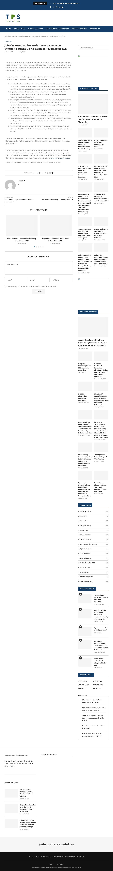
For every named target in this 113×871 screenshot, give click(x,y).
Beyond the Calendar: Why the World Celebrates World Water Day (92, 119)
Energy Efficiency (94, 525)
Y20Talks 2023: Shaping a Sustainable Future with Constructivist (101, 198)
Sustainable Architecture (57, 29)
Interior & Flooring (94, 539)
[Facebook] (50, 7)
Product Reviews (79, 29)
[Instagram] (56, 7)
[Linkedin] (59, 7)
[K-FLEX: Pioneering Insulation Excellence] (85, 386)
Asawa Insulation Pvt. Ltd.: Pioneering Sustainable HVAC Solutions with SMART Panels (92, 343)
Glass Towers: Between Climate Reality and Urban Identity (21, 240)
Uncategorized (94, 572)
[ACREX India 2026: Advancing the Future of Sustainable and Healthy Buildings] (85, 133)
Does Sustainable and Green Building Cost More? (69, 3)
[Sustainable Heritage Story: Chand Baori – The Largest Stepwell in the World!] (84, 644)
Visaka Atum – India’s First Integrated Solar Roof (100, 662)
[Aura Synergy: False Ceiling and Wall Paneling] (101, 447)
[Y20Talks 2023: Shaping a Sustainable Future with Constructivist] (101, 187)
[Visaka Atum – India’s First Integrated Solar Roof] (84, 662)
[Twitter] (53, 7)
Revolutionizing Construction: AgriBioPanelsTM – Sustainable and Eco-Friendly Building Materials (85, 427)
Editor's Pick (8, 42)
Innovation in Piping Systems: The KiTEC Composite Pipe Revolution (100, 487)
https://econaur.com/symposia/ (60, 158)
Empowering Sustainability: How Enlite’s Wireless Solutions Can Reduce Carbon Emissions (85, 460)
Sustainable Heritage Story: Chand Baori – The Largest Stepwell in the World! (101, 645)
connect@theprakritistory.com (18, 755)
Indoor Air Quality (94, 535)
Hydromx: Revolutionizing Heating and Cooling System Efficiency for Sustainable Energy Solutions (84, 489)
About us (7, 772)
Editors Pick (19, 29)
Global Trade (94, 530)
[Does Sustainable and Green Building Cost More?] (101, 133)
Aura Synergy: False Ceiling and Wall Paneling (100, 457)
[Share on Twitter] (47, 173)
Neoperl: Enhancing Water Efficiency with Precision (84, 367)
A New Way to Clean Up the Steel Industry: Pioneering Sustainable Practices (84, 171)
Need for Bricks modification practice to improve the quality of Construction (101, 614)
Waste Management (94, 577)
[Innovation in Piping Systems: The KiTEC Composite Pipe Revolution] (101, 475)
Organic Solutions (94, 549)
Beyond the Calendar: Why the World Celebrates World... (55, 240)
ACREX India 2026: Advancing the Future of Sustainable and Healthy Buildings (85, 144)
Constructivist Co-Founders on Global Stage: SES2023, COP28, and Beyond (85, 233)
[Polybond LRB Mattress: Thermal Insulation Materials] (84, 598)
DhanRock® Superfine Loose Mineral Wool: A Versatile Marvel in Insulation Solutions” (101, 399)
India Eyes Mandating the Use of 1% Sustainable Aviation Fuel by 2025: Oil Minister (101, 259)
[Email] (62, 7)
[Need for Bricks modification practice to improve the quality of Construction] (84, 613)
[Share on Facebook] (45, 173)
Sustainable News (35, 29)
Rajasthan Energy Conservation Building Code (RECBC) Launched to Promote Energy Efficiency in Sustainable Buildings (85, 262)
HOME (52, 864)
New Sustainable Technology (94, 544)
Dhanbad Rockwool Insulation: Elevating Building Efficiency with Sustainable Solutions (101, 370)
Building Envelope (94, 511)
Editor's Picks (94, 521)
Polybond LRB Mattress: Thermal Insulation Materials (101, 598)
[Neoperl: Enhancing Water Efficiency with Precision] (85, 356)
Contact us (95, 29)
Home (8, 29)
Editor (12, 52)
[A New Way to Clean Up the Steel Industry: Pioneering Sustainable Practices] (85, 159)
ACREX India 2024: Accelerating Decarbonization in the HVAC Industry (101, 233)
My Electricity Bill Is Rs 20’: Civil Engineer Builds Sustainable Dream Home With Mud (101, 171)
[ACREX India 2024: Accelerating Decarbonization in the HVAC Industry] (101, 221)
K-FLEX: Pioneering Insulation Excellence (82, 397)
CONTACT (60, 864)
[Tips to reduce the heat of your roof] (84, 631)
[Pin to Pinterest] (50, 173)
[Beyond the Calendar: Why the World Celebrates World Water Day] (56, 225)
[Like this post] (41, 173)
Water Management (94, 581)
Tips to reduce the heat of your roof (100, 629)
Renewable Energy (94, 558)
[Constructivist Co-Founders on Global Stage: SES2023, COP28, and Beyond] (85, 221)
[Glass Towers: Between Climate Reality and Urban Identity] (22, 225)
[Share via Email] (52, 173)
